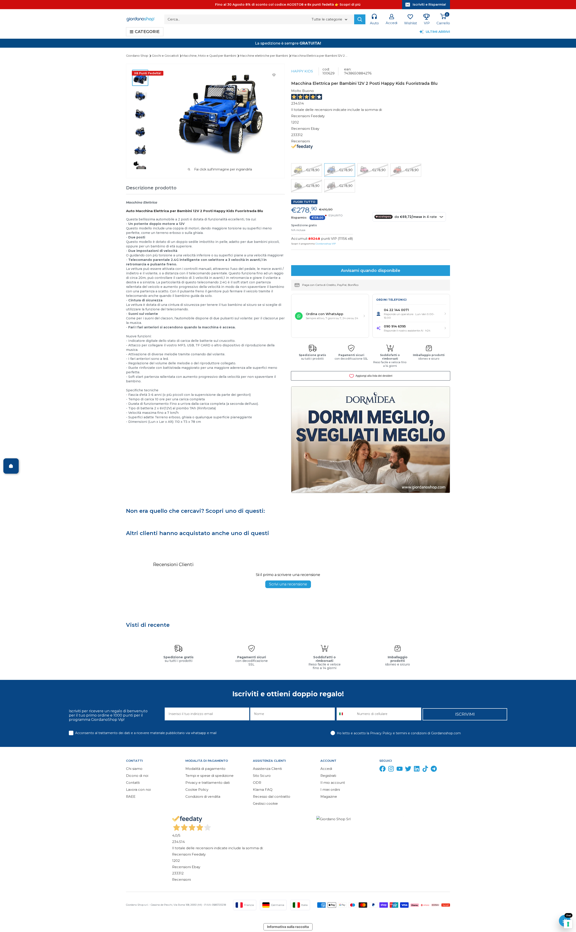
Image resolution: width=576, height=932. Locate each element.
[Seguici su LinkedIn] (417, 770)
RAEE (130, 796)
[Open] (11, 466)
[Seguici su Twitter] (408, 770)
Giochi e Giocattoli (165, 55)
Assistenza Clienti (267, 768)
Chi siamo (134, 768)
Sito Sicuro (262, 775)
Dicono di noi (137, 775)
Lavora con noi (138, 789)
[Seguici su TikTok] (425, 770)
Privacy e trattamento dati (207, 782)
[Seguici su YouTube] (399, 770)
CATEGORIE (147, 31)
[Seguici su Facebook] (382, 770)
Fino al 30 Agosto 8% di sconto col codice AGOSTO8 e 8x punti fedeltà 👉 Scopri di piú (287, 4)
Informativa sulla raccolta (288, 927)
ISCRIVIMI (465, 714)
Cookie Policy (196, 789)
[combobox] (346, 714)
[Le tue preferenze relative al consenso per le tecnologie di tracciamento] (568, 924)
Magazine (328, 796)
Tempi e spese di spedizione (209, 775)
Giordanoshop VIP (325, 243)
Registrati (328, 775)
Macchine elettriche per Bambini (264, 55)
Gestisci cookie (265, 803)
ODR (257, 782)
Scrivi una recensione (288, 584)
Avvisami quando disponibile (370, 270)
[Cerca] (359, 19)
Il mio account (332, 782)
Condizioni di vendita (202, 796)
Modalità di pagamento (205, 768)
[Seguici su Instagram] (391, 770)
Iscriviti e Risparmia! (429, 4)
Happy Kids (302, 71)
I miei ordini (330, 789)
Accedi (326, 768)
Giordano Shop (137, 55)
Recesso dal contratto (271, 796)
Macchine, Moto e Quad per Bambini (209, 55)
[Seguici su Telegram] (434, 770)
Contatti (133, 782)
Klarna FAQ (262, 789)
